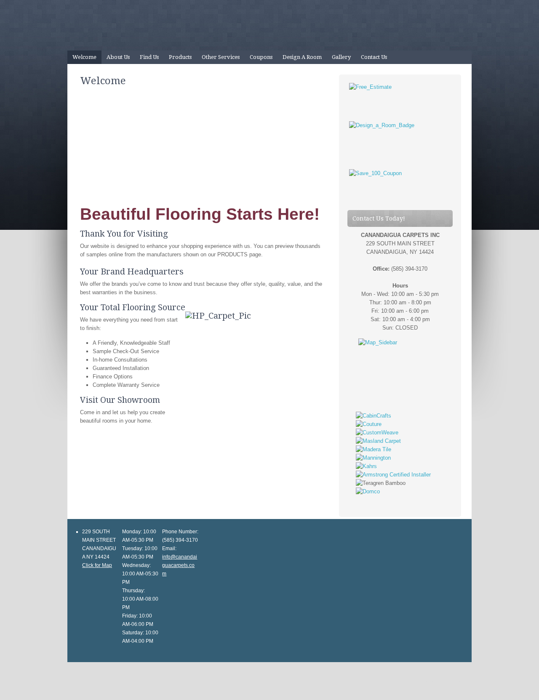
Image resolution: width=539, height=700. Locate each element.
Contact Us (374, 57)
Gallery (341, 57)
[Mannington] (373, 458)
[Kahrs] (366, 466)
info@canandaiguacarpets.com (179, 565)
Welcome (84, 57)
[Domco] (368, 491)
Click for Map (97, 565)
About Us (118, 57)
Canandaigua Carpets (269, 25)
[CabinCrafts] (373, 416)
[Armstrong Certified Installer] (393, 474)
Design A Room (302, 57)
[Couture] (369, 424)
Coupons (261, 57)
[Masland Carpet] (378, 441)
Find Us (149, 57)
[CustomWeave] (377, 432)
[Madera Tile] (373, 449)
